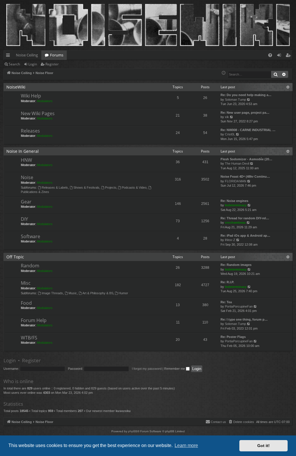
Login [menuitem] (280, 56)
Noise (27, 177)
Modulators (45, 101)
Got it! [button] (263, 445)
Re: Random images (236, 264)
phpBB (132, 431)
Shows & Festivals (86, 187)
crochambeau (235, 222)
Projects (110, 187)
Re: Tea (226, 302)
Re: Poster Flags (233, 337)
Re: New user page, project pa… (245, 112)
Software (30, 236)
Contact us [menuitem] (218, 422)
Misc (26, 283)
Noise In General (22, 151)
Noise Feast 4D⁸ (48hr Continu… (245, 176)
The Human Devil (237, 163)
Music (73, 293)
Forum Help (34, 320)
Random (30, 265)
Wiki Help (31, 96)
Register (52, 64)
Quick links (9, 56)
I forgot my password (147, 368)
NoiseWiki (15, 87)
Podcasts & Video (134, 187)
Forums (56, 55)
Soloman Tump (235, 99)
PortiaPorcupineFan (239, 306)
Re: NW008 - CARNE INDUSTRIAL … (248, 130)
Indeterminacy (236, 205)
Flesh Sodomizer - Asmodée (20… (246, 159)
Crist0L (230, 134)
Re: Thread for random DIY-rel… (245, 218)
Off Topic (15, 257)
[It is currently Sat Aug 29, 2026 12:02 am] (223, 73)
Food (26, 303)
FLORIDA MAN (235, 181)
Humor (123, 293)
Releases (30, 131)
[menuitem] (270, 55)
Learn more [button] (186, 445)
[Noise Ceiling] (6, 1)
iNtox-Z (230, 240)
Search (14, 64)
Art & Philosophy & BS (97, 293)
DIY (24, 219)
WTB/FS (29, 337)
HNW (26, 160)
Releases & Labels (55, 187)
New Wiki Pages (38, 113)
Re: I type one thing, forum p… (244, 319)
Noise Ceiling (27, 55)
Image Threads (52, 293)
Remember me (175, 368)
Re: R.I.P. (227, 282)
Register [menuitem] (289, 56)
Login (32, 64)
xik (227, 117)
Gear (26, 201)
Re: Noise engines (234, 201)
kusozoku (123, 411)
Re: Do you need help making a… (246, 95)
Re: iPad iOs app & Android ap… (245, 235)
